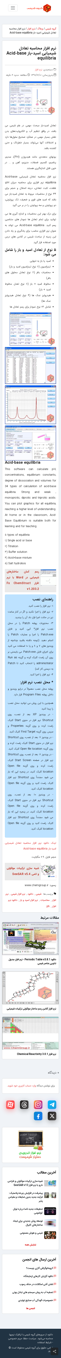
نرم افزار (31, 29)
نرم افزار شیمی (18, 894)
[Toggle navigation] (13, 7)
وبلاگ (40, 29)
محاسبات (44, 900)
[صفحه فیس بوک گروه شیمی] (38, 1116)
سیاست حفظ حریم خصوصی (22, 1339)
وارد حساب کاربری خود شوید (22, 1086)
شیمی (39, 894)
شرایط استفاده (44, 1343)
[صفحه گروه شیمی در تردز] (24, 1104)
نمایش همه (30, 1245)
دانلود (30, 894)
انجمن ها (30, 1309)
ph (48, 906)
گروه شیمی (50, 29)
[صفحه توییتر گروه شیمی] (52, 1116)
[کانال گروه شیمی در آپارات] (10, 1104)
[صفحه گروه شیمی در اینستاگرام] (38, 1104)
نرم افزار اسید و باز (29, 900)
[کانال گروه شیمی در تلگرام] (52, 1104)
